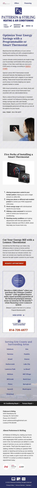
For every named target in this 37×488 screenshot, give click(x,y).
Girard (10, 359)
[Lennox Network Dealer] (7, 3)
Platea (10, 384)
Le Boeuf (27, 369)
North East (27, 379)
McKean (10, 374)
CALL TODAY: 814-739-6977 (12, 112)
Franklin (27, 354)
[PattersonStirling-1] (18, 8)
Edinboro (10, 349)
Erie (27, 349)
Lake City (27, 364)
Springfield (27, 384)
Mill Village (27, 374)
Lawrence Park (10, 369)
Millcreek (10, 379)
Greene (26, 359)
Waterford (10, 394)
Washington (27, 389)
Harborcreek (10, 364)
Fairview (10, 354)
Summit (10, 389)
